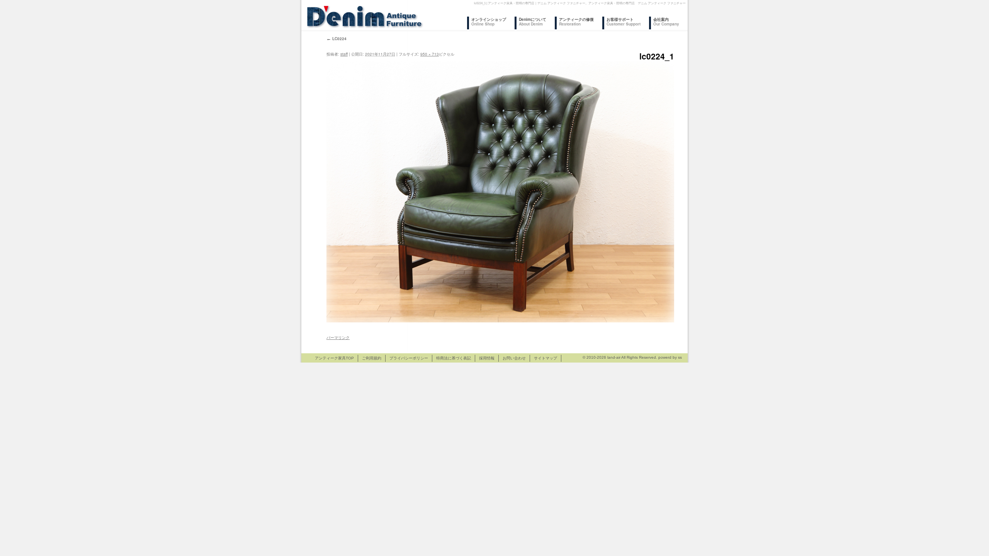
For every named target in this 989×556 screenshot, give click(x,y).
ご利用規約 (371, 358)
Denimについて (532, 22)
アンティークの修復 (576, 22)
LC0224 (336, 38)
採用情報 (486, 358)
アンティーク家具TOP (334, 358)
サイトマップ (545, 358)
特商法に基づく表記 (453, 358)
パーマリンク (338, 337)
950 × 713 (429, 54)
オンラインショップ (488, 22)
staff (344, 54)
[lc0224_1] (500, 191)
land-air (613, 357)
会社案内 (666, 22)
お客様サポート (624, 22)
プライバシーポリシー (408, 358)
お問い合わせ (514, 358)
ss (680, 357)
